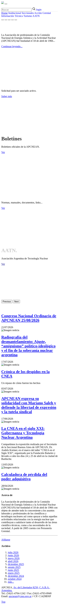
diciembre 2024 (16, 576)
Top (3, 601)
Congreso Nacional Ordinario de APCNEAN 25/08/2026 (28, 318)
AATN (36, 16)
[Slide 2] (6, 19)
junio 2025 (13, 570)
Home (4, 13)
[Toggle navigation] (6, 3)
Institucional (14, 13)
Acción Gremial (42, 13)
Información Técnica (12, 16)
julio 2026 (13, 552)
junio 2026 (13, 555)
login (38, 9)
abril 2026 (13, 561)
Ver (3, 152)
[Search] (34, 9)
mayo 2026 (14, 558)
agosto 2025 (14, 567)
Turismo (27, 16)
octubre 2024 (14, 579)
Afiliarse (5, 539)
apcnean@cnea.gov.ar (20, 596)
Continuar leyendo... (11, 46)
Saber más (6, 96)
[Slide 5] (15, 19)
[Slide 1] (2, 19)
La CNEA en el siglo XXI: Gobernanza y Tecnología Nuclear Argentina (23, 432)
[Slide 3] (9, 19)
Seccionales (28, 13)
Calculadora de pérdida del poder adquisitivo (24, 476)
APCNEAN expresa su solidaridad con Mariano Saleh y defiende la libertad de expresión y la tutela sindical (28, 405)
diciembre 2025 (16, 564)
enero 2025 (14, 573)
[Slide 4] (12, 19)
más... (11, 581)
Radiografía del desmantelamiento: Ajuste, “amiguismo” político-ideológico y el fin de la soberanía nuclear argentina (28, 346)
